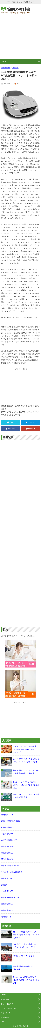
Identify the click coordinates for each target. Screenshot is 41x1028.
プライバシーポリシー (8, 1008)
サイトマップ (5, 1013)
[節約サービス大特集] (20, 666)
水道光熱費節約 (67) (9, 840)
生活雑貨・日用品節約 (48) (11, 872)
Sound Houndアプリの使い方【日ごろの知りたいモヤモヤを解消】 (26, 980)
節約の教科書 (18, 9)
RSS (2, 1022)
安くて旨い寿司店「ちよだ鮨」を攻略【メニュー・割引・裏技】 (26, 760)
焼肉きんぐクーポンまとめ (23, 956)
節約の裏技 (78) (7, 827)
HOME (3, 995)
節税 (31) (4, 885)
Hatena (31, 422)
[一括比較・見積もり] (20, 696)
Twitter (12, 422)
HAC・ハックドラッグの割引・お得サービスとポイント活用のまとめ (26, 785)
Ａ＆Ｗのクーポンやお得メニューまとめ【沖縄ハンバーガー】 (26, 945)
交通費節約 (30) (7, 891)
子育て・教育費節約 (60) (10, 866)
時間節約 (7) (6, 917)
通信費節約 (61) (7, 859)
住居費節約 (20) (7, 904)
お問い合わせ (5, 1017)
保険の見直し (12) (8, 910)
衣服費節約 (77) (7, 834)
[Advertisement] (20, 37)
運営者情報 (5, 999)
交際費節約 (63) (7, 853)
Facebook (11, 428)
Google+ (31, 428)
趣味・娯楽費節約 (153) (10, 821)
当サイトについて (7, 1004)
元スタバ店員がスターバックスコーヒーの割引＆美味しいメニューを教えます (26, 935)
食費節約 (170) (7, 815)
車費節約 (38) (6, 878)
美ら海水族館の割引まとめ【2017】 (23, 967)
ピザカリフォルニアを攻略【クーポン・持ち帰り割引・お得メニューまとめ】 (26, 749)
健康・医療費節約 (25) (10, 897)
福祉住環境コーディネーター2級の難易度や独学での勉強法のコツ (26, 771)
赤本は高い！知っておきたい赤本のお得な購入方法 (26, 795)
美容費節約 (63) (7, 846)
